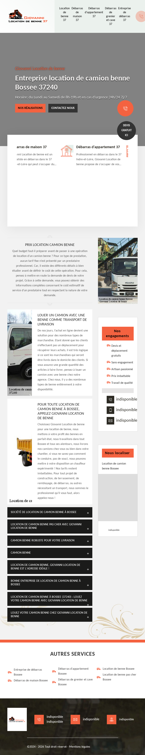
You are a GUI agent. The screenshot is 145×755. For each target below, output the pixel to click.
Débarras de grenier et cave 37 (110, 16)
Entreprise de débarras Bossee (28, 672)
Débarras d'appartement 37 (94, 12)
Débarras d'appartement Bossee (73, 671)
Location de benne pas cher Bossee (119, 677)
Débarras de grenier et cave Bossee (75, 682)
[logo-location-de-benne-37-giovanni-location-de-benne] (28, 16)
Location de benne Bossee (118, 668)
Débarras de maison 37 (28, 147)
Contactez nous (63, 108)
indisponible (126, 399)
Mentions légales (79, 746)
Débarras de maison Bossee (31, 680)
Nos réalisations (30, 108)
